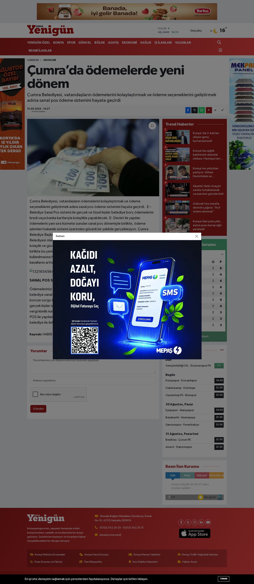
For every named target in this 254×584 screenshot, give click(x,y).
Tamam (223, 579)
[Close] (197, 236)
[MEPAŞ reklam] (127, 299)
